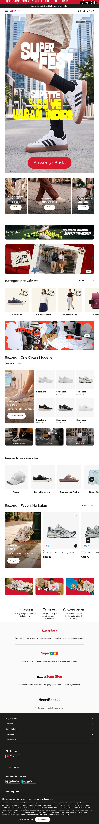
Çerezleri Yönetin (25, 819)
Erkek (91, 280)
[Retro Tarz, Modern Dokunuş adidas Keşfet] (16, 214)
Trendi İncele (16, 416)
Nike (19, 363)
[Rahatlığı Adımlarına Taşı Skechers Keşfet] (83, 214)
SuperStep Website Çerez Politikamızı (36, 815)
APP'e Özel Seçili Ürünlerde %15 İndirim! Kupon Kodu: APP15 (49, 4)
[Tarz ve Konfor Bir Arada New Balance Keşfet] (49, 214)
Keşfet (16, 206)
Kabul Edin (42, 819)
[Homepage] (14, 11)
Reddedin (54, 810)
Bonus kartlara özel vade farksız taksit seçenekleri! (49, 6)
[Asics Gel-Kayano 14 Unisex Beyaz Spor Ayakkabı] (61, 530)
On (92, 505)
